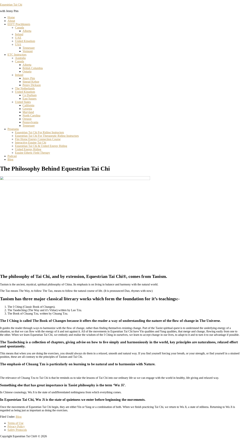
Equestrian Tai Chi (11, 4)
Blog (19, 416)
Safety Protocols (17, 429)
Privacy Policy (16, 426)
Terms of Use (15, 423)
